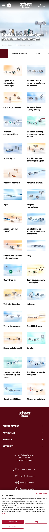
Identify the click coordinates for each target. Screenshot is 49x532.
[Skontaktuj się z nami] (39, 5)
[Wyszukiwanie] (9, 5)
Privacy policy (41, 493)
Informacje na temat (20, 54)
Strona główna (6, 45)
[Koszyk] (45, 5)
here (3, 514)
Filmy (38, 54)
